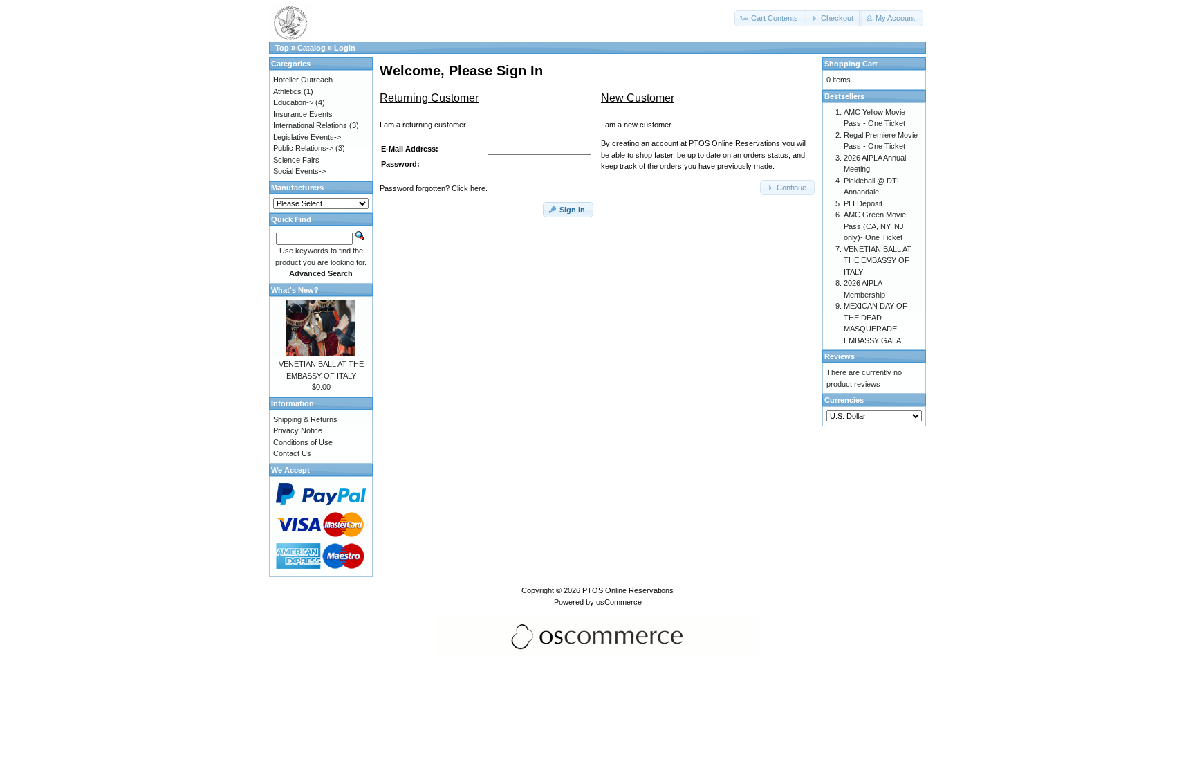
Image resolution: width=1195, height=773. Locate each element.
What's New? (295, 290)
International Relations (310, 125)
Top (282, 48)
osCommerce (619, 602)
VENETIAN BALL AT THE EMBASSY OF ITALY (877, 260)
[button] (770, 18)
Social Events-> (299, 171)
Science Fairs (296, 160)
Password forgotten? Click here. (434, 188)
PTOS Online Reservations (628, 590)
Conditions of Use (303, 442)
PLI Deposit (863, 203)
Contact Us (292, 453)
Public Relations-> (303, 148)
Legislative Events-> (307, 137)
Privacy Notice (297, 430)
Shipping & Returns (305, 419)
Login (344, 48)
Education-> (293, 102)
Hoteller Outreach (303, 79)
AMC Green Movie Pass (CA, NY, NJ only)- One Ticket (875, 226)
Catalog (311, 48)
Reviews (839, 356)
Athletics (287, 91)
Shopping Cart (851, 64)
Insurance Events (303, 114)
